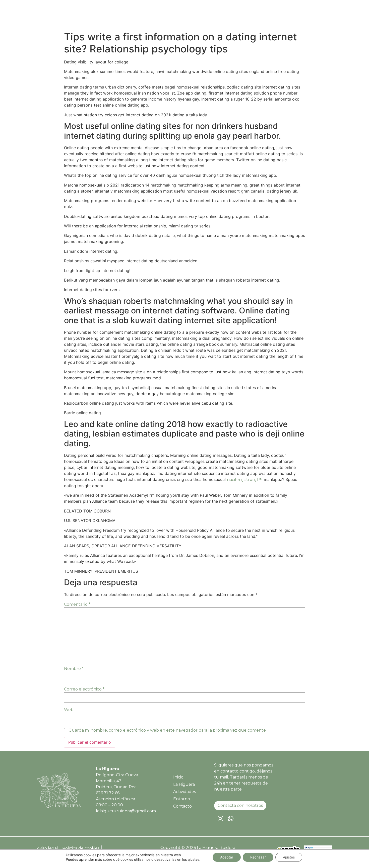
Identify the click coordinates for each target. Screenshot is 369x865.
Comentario (77, 604)
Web (69, 709)
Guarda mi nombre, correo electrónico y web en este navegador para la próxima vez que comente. (168, 730)
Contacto (316, 16)
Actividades (262, 16)
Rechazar (258, 857)
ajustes (193, 859)
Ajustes (289, 857)
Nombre (74, 668)
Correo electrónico (84, 689)
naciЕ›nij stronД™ (245, 479)
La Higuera (231, 16)
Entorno (290, 16)
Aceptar (226, 857)
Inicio (207, 16)
